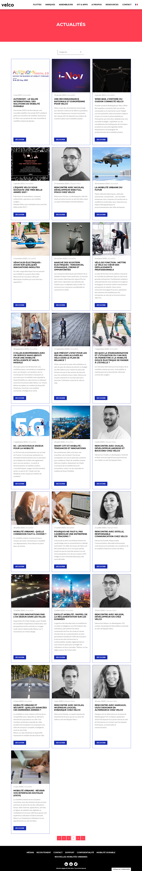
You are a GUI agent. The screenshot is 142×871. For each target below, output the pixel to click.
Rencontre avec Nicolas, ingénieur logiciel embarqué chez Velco (69, 707)
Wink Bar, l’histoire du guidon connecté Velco (109, 100)
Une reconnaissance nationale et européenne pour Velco (69, 101)
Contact (126, 5)
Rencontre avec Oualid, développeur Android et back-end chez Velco (110, 448)
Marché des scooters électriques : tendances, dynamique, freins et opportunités (69, 266)
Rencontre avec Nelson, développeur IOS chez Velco (109, 616)
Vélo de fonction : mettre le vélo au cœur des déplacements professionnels (110, 266)
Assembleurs (66, 5)
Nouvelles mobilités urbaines (71, 857)
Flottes (37, 5)
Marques (50, 5)
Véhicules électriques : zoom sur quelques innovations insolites (27, 265)
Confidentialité (85, 852)
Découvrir (19, 139)
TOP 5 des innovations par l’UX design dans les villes (29, 615)
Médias (30, 852)
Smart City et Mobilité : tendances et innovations (70, 447)
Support (69, 852)
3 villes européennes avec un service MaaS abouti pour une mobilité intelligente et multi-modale (29, 358)
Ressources (112, 5)
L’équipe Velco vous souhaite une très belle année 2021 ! (27, 189)
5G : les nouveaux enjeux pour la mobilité (28, 447)
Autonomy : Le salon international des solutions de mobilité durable (26, 103)
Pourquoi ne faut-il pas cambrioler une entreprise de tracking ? (70, 534)
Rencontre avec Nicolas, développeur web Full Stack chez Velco (69, 189)
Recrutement (43, 852)
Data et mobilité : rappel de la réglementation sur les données (70, 616)
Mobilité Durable (106, 852)
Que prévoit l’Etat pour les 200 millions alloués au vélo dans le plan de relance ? (70, 356)
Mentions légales (61, 868)
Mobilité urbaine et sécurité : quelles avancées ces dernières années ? (30, 707)
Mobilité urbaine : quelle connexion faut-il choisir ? (29, 532)
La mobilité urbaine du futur (108, 188)
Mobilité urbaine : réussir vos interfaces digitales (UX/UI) (28, 793)
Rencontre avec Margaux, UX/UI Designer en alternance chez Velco (110, 707)
